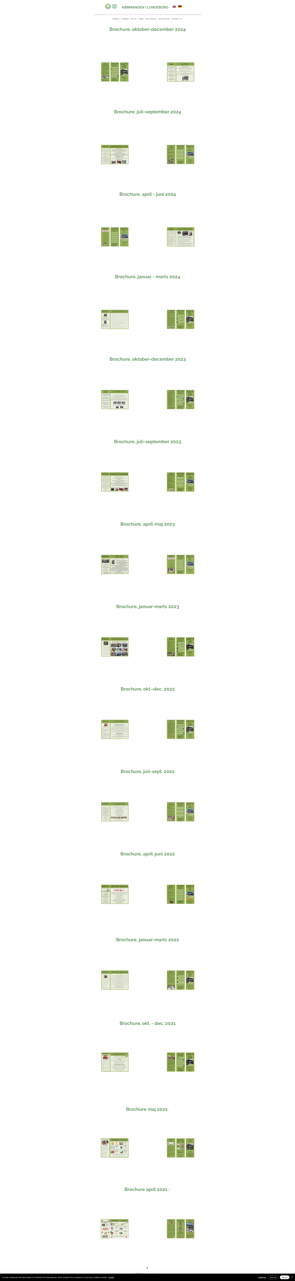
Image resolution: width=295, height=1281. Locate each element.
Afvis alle (273, 1277)
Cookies (111, 1277)
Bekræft (285, 1277)
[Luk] (292, 1277)
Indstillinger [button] (262, 1277)
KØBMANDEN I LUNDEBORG (145, 7)
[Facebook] (147, 1268)
